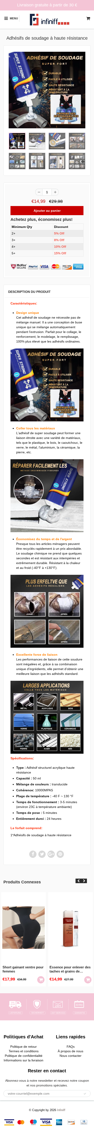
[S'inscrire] (84, 1093)
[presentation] (78, 881)
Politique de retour (23, 1046)
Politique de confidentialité (23, 1056)
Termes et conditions (24, 1051)
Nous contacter (70, 1056)
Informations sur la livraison (23, 1060)
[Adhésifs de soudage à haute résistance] (47, 90)
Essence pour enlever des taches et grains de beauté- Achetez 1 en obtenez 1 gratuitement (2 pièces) (70, 969)
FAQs (71, 1046)
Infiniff (61, 1110)
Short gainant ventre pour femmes (23, 969)
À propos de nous (70, 1051)
